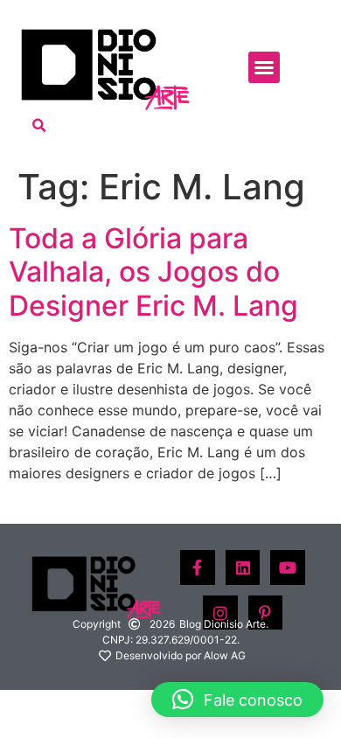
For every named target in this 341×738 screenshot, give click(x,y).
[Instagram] (220, 612)
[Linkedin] (243, 567)
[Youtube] (287, 567)
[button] (264, 67)
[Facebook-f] (197, 567)
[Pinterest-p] (265, 612)
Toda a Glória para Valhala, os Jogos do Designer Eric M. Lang (153, 272)
